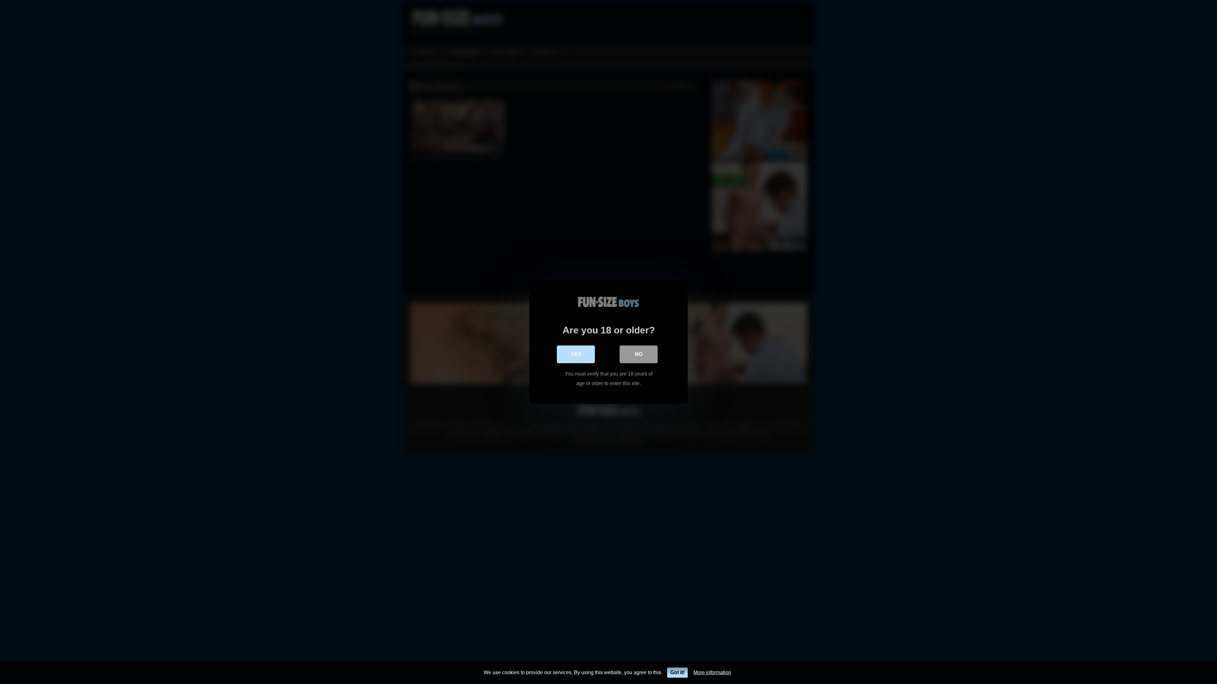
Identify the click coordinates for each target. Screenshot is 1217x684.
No (638, 354)
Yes (576, 354)
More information (712, 672)
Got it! (677, 672)
